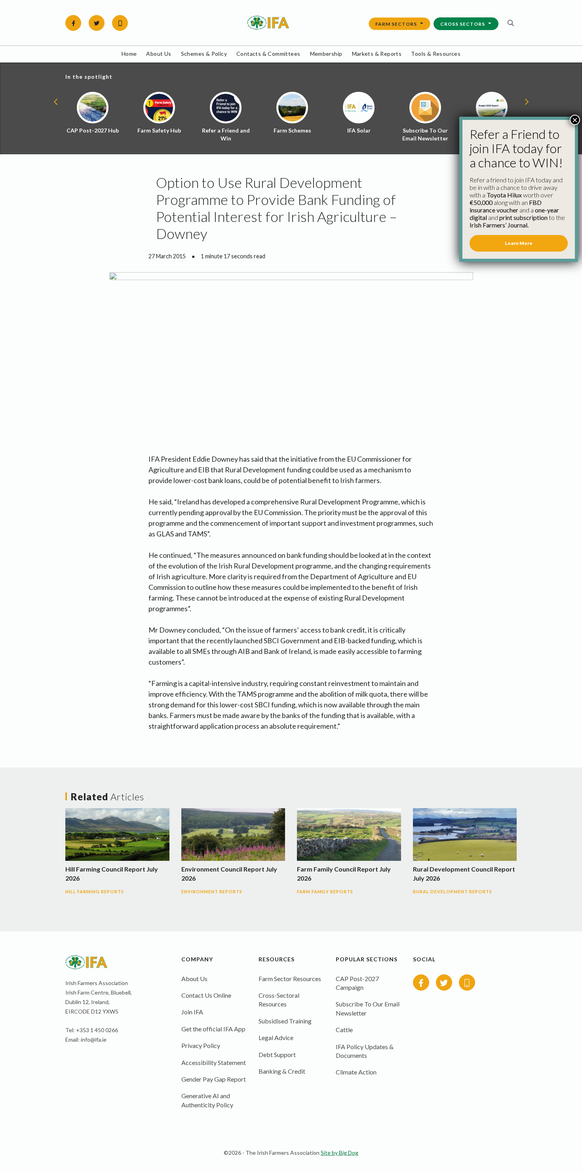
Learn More (519, 243)
